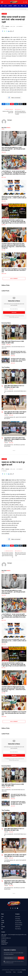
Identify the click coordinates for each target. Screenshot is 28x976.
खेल (25, 5)
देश (18, 5)
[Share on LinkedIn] (9, 31)
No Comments (19, 26)
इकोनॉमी (15, 5)
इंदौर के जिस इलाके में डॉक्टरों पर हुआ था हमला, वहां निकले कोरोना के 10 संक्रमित (20, 113)
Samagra (7, 26)
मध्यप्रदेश (10, 5)
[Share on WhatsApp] (5, 31)
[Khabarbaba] (14, 2)
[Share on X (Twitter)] (7, 31)
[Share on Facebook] (3, 31)
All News (4, 13)
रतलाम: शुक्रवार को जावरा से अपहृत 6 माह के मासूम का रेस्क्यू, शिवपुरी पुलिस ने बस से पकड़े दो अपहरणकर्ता (18, 353)
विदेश (22, 5)
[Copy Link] (13, 31)
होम (1, 5)
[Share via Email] (11, 31)
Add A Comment (14, 278)
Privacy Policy (11, 317)
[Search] (26, 2)
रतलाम (5, 5)
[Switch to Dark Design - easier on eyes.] (24, 2)
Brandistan (24, 969)
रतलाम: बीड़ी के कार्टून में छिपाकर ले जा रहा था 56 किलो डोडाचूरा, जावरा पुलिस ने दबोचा (13, 342)
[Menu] (2, 2)
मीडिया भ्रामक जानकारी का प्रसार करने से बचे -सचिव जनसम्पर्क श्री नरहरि (20, 554)
